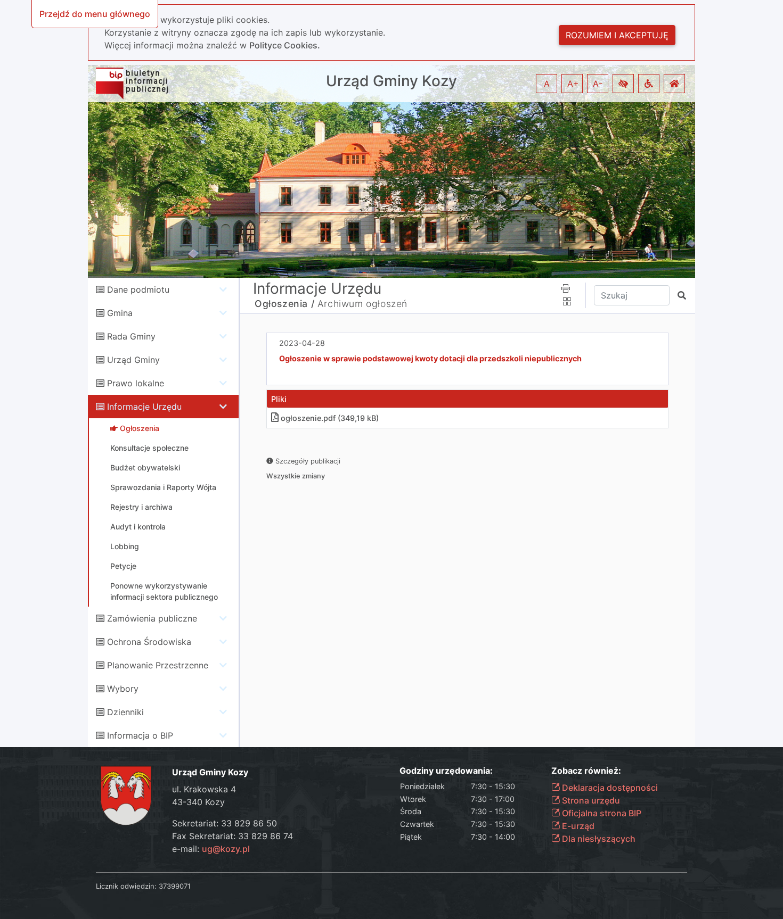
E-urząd (577, 826)
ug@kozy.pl (226, 848)
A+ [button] (573, 83)
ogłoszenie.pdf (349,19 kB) (330, 418)
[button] (623, 83)
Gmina (120, 313)
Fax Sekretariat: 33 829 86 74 (232, 836)
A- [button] (597, 83)
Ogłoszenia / (284, 303)
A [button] (547, 83)
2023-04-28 (302, 342)
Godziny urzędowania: (446, 771)
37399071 (175, 886)
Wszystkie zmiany (295, 476)
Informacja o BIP (140, 735)
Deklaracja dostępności (609, 787)
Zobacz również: (586, 771)
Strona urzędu (590, 800)
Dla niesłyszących (597, 838)
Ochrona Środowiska (149, 641)
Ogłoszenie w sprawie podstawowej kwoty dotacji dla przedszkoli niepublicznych (430, 358)
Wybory (122, 688)
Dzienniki (125, 712)
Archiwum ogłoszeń (362, 303)
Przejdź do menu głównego (94, 14)
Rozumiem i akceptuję (617, 35)
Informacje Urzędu (144, 406)
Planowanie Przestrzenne (157, 665)
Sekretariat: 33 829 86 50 (224, 823)
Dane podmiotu (138, 289)
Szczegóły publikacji (306, 461)
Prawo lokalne (135, 383)
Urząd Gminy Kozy (391, 81)
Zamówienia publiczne (152, 618)
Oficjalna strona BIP (600, 813)
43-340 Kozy (198, 802)
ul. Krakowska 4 (204, 789)
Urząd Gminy (133, 359)
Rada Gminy (131, 336)
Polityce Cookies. (284, 45)
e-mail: (211, 848)
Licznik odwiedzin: (126, 886)
